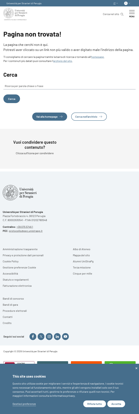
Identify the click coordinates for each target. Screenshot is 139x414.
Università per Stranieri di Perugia (23, 3)
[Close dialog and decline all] (136, 366)
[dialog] (69, 389)
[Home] (15, 14)
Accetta (116, 403)
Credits (7, 322)
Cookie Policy (10, 261)
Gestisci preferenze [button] (24, 403)
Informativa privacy (63, 395)
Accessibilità (10, 273)
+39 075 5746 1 (25, 226)
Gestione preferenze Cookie (19, 267)
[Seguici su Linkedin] (57, 336)
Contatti (8, 316)
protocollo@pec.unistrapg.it (26, 230)
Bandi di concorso (13, 298)
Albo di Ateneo (81, 249)
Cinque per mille (82, 273)
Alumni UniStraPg (83, 261)
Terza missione (82, 267)
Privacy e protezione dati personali (23, 255)
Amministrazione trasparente (20, 249)
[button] (116, 3)
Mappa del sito (81, 255)
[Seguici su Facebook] (32, 336)
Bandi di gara (10, 304)
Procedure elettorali (15, 310)
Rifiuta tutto (94, 403)
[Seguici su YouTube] (65, 336)
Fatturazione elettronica (17, 285)
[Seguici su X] (41, 336)
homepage (97, 56)
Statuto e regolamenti (16, 279)
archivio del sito (62, 60)
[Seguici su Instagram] (49, 336)
